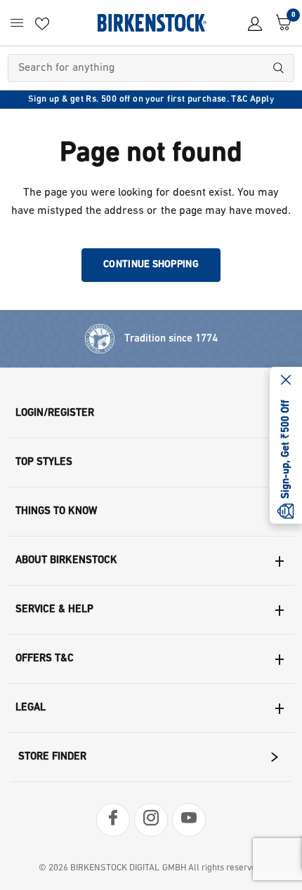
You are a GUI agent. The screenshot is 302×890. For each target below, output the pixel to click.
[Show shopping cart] (280, 23)
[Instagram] (151, 820)
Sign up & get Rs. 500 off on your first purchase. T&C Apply (151, 99)
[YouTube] (189, 820)
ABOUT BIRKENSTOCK (66, 560)
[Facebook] (113, 820)
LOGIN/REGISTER (54, 413)
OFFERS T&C (44, 659)
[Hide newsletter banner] (285, 381)
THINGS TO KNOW (56, 511)
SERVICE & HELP (54, 610)
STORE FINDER (52, 757)
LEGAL (30, 708)
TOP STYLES (43, 462)
